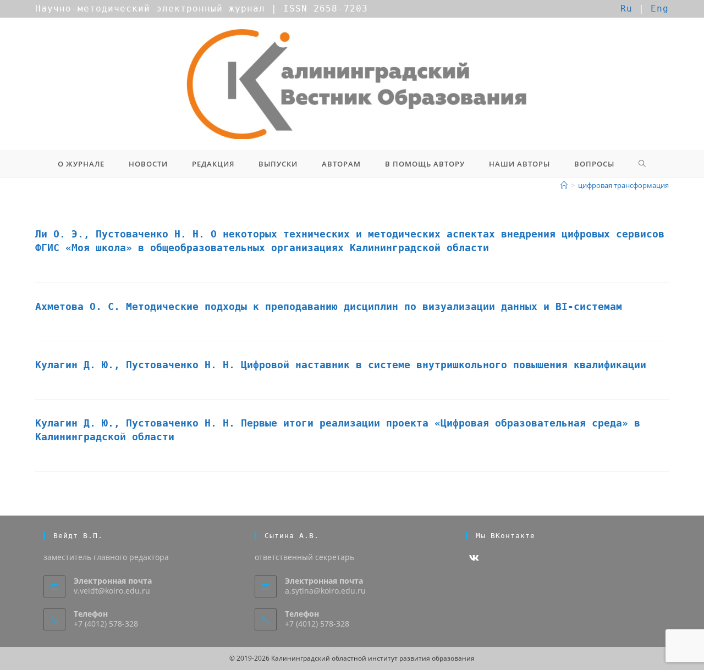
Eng (660, 8)
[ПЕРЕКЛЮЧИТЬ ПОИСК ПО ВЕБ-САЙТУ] (642, 164)
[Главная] (564, 185)
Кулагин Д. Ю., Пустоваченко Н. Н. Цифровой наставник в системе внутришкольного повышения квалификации (340, 364)
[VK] (474, 558)
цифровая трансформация (623, 185)
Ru (626, 8)
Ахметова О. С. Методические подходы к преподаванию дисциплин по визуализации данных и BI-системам (328, 306)
